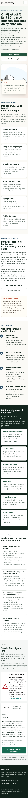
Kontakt (13, 783)
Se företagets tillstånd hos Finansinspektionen (12, 744)
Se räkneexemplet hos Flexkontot (9, 742)
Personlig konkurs (9, 497)
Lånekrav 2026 (8, 449)
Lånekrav (4, 780)
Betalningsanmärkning (11, 464)
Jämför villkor (5, 783)
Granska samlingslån (14, 59)
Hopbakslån (7, 481)
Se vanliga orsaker (14, 54)
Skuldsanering (8, 512)
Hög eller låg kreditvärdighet (13, 431)
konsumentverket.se (15, 698)
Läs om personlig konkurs (14, 285)
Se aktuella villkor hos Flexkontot (14, 750)
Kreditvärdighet (13, 780)
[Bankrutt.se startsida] (7, 3)
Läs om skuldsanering (14, 290)
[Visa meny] (25, 2)
